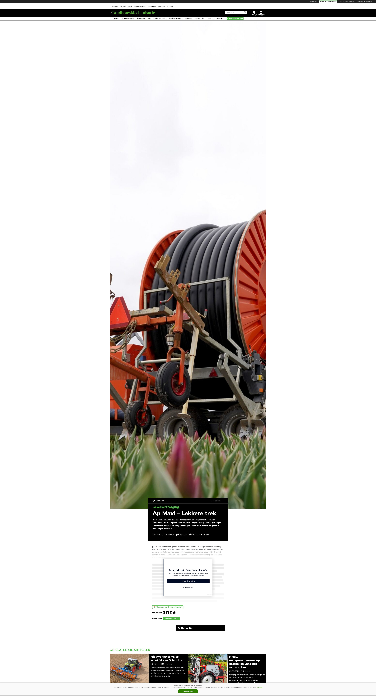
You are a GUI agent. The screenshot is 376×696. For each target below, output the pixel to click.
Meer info (259, 687)
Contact (170, 6)
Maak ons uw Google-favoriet (169, 607)
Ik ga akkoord (188, 691)
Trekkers (116, 18)
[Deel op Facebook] (168, 612)
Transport (210, 18)
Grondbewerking (128, 18)
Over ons (161, 6)
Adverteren (152, 6)
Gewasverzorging (144, 18)
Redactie (183, 534)
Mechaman (313, 2)
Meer (219, 18)
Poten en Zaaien (159, 18)
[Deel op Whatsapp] (164, 612)
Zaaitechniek (199, 18)
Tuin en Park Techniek (346, 2)
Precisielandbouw (176, 18)
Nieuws (115, 6)
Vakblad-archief (126, 6)
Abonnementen (140, 6)
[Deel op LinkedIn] (171, 612)
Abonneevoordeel (235, 18)
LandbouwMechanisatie (328, 2)
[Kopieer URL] (174, 612)
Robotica (188, 18)
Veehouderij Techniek (364, 2)
